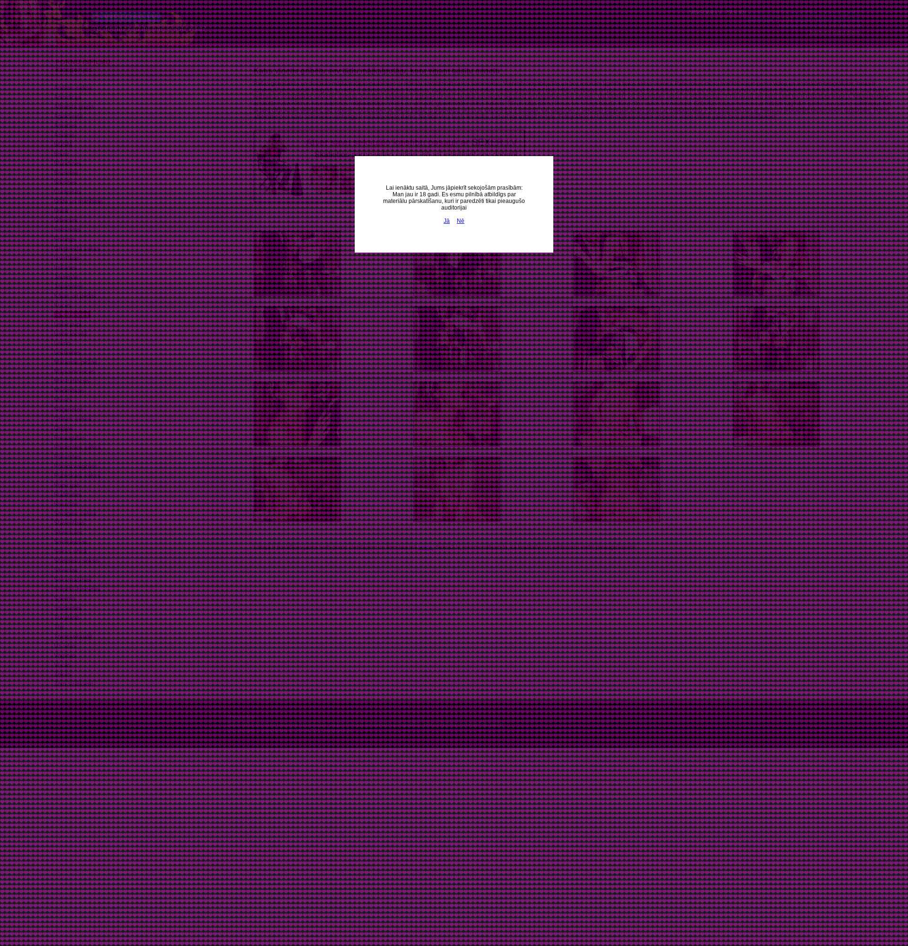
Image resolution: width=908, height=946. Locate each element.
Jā (447, 221)
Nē (460, 221)
